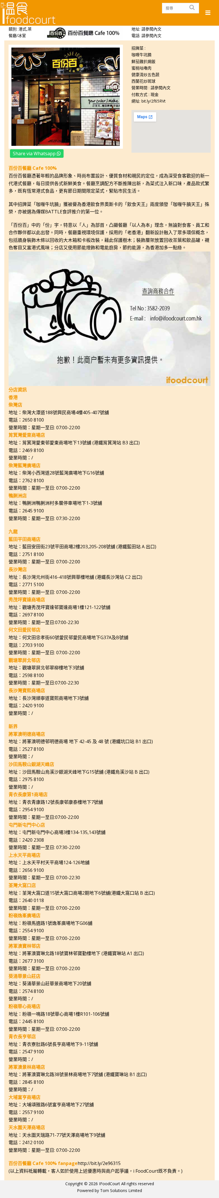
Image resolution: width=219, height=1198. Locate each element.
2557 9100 (33, 1112)
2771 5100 (33, 584)
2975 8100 (33, 779)
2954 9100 (33, 809)
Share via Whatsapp (35, 153)
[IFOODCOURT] (28, 13)
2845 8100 (33, 1082)
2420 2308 (33, 840)
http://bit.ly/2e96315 (99, 1163)
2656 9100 (33, 870)
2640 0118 (33, 900)
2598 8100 (33, 675)
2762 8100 (33, 480)
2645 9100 (33, 511)
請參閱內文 (151, 35)
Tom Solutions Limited (121, 1190)
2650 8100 (33, 420)
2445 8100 (33, 1021)
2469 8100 (33, 450)
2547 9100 (33, 1051)
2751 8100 (33, 554)
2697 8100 (33, 615)
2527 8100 (33, 749)
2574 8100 (33, 991)
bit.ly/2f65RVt (153, 101)
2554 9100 (33, 930)
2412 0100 (33, 1142)
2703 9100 (33, 645)
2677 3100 (33, 961)
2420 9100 (33, 705)
